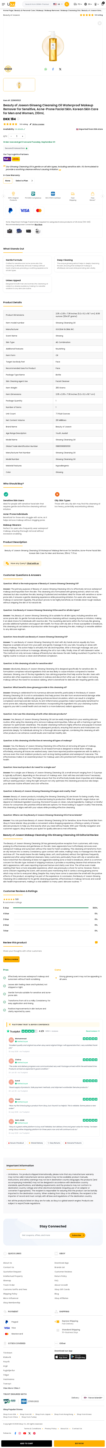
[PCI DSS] (9, 1401)
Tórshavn (7, 1352)
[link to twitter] (60, 69)
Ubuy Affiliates (61, 1298)
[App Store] (62, 1357)
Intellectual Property (13, 1276)
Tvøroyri (7, 1383)
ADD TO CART (26, 1443)
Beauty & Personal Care (24, 10)
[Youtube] (24, 1433)
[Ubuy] (11, 4)
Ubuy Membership (11, 1302)
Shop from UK (26, 1414)
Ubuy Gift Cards (62, 1289)
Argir (5, 1366)
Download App (62, 1263)
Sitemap (7, 1280)
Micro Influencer (10, 1298)
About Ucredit (61, 1285)
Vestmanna (8, 1379)
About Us (7, 1263)
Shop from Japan (42, 1414)
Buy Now (38, 224)
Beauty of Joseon (11, 15)
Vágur (6, 1375)
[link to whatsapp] (46, 69)
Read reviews (92, 1031)
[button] (77, 4)
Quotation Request (12, 1271)
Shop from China (10, 1417)
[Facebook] (16, 1433)
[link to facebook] (53, 69)
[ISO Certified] (28, 1401)
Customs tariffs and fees (15, 1289)
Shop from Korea (84, 1414)
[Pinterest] (34, 1433)
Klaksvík (7, 1357)
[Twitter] (29, 1433)
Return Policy (61, 1276)
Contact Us (8, 1267)
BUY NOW (79, 1443)
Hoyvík (6, 1361)
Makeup (39, 10)
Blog (57, 1294)
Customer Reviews (63, 1271)
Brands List (60, 1267)
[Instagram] (20, 1433)
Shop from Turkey (29, 1417)
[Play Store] (78, 1357)
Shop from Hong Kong (63, 1414)
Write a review (11, 959)
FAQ (56, 1280)
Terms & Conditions (32, 1428)
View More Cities (11, 1388)
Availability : (9, 129)
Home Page (8, 10)
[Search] (67, 4)
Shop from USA (9, 1414)
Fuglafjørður (9, 1370)
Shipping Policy (10, 1294)
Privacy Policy (51, 1428)
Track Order (9, 1285)
